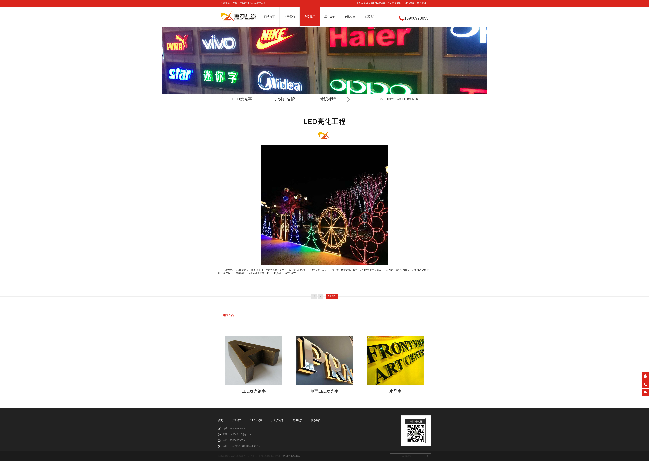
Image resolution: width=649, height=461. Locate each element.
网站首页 (269, 16)
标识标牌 (328, 99)
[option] (242, 99)
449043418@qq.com (241, 434)
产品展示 (309, 16)
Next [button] (347, 99)
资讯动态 (349, 16)
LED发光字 (242, 99)
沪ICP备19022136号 (292, 456)
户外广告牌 (285, 99)
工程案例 (329, 16)
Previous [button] (223, 99)
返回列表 (332, 296)
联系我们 (370, 16)
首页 (399, 99)
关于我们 (289, 16)
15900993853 (237, 428)
